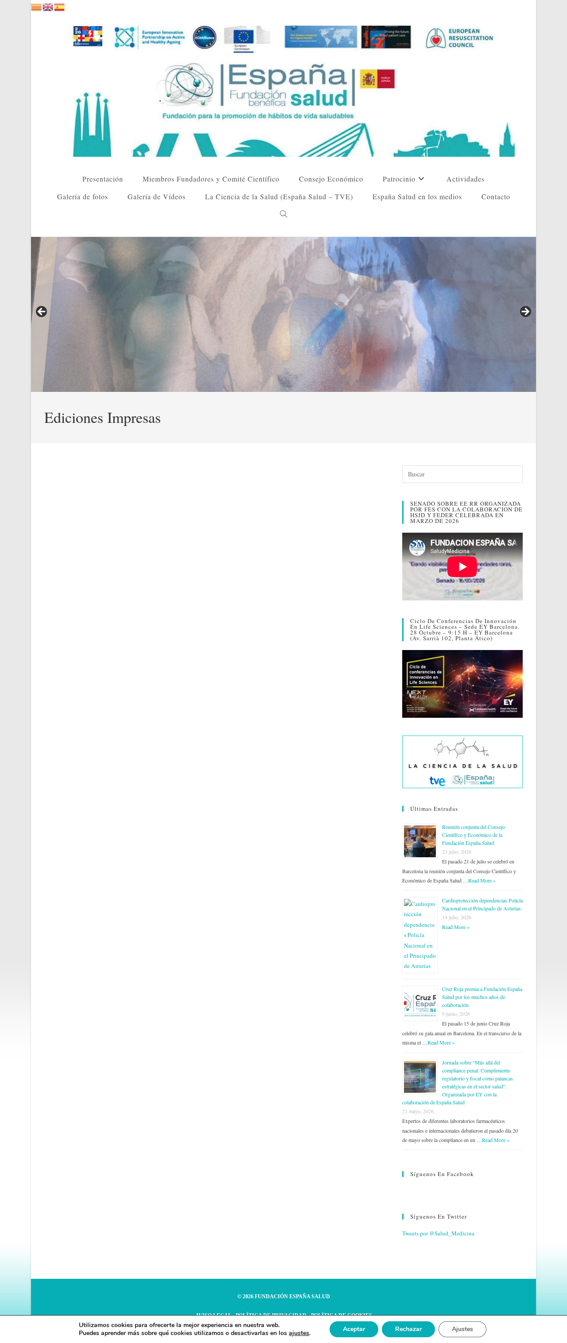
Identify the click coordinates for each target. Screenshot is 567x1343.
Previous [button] (42, 312)
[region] (283, 314)
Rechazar (408, 1329)
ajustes (299, 1333)
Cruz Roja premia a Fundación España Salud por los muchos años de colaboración (482, 996)
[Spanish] (60, 5)
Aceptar (354, 1329)
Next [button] (525, 312)
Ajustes (462, 1329)
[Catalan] (37, 5)
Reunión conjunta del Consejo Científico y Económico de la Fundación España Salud (473, 834)
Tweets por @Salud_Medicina (438, 1233)
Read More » (482, 880)
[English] (48, 5)
